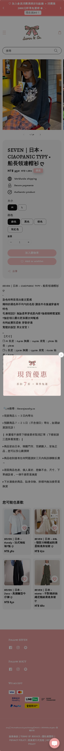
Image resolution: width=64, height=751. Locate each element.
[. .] (32, 375)
